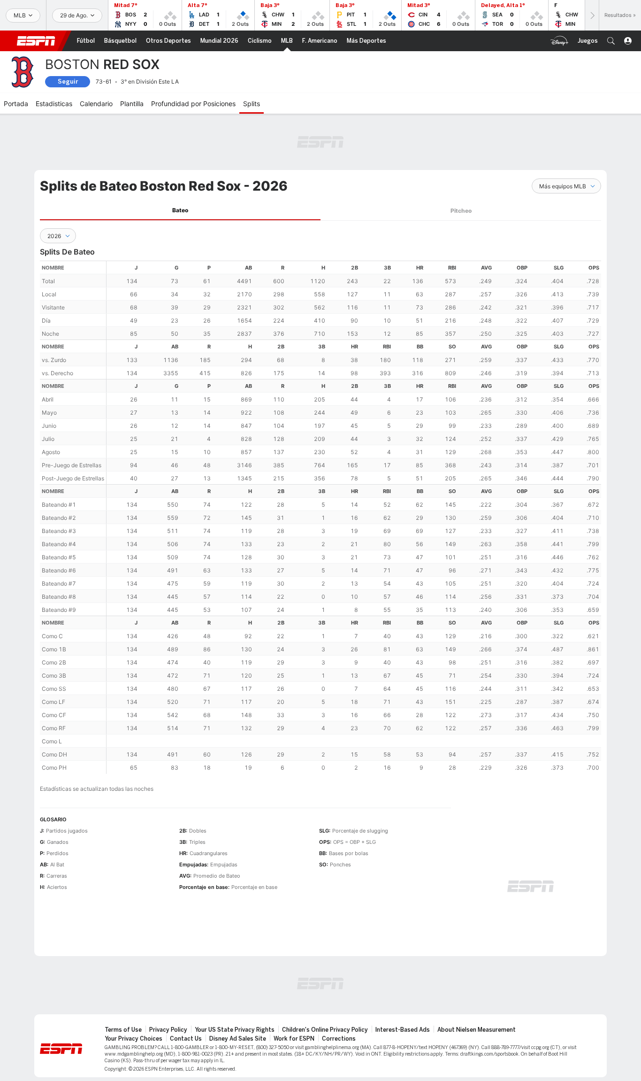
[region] (354, 517)
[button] (611, 41)
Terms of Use (123, 1030)
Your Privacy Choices (133, 1038)
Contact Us (186, 1038)
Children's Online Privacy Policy (325, 1030)
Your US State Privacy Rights (235, 1030)
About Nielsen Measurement (476, 1030)
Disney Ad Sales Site (237, 1038)
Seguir (68, 81)
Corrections (339, 1038)
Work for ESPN (294, 1038)
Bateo (180, 210)
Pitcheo (461, 210)
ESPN (36, 41)
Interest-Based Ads (402, 1030)
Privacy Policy (168, 1030)
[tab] (180, 210)
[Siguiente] (592, 15)
